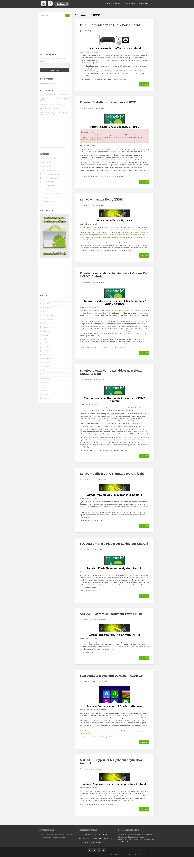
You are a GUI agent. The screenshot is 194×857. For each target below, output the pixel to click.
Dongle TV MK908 (49, 186)
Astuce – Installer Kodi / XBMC (101, 199)
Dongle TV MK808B (49, 182)
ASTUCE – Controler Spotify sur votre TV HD (111, 614)
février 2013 (46, 398)
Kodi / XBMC (47, 190)
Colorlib (137, 855)
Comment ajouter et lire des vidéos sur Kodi (119, 311)
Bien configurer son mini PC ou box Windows (111, 675)
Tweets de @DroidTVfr (47, 83)
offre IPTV (105, 149)
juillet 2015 (46, 335)
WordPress (151, 855)
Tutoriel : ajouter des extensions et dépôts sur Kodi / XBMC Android (114, 274)
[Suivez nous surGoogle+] (99, 850)
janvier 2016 (46, 311)
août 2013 (45, 386)
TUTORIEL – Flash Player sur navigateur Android (114, 543)
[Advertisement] (55, 35)
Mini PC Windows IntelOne (51, 194)
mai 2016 (45, 299)
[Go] (67, 15)
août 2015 (45, 331)
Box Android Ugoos (49, 170)
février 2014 (46, 378)
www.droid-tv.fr (123, 842)
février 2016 (46, 307)
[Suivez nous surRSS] (104, 850)
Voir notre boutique (115, 4)
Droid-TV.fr (114, 855)
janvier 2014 (46, 382)
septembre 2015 (47, 327)
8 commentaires (98, 769)
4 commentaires (101, 479)
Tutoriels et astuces (49, 202)
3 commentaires (99, 205)
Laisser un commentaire (99, 620)
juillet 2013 (46, 390)
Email (42, 61)
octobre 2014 (46, 363)
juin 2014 (45, 370)
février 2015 (46, 351)
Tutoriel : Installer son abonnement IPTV (108, 102)
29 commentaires (98, 282)
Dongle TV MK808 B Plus (51, 178)
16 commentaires (99, 108)
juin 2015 (45, 339)
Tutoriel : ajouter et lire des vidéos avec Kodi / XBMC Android (111, 372)
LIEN (124, 79)
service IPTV (144, 170)
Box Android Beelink (49, 158)
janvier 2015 (46, 355)
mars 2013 (45, 394)
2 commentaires (97, 31)
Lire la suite (144, 84)
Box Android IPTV (48, 162)
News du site (47, 198)
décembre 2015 (47, 315)
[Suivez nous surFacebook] (90, 850)
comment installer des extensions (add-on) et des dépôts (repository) (122, 235)
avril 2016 (45, 303)
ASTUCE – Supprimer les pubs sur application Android (111, 761)
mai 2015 (45, 343)
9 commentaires (97, 549)
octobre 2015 (46, 323)
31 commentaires (99, 379)
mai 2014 (45, 374)
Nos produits (130, 4)
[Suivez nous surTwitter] (94, 850)
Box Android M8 (48, 166)
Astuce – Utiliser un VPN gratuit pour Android (112, 473)
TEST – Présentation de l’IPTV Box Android (110, 25)
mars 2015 (45, 347)
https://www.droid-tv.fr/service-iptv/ (92, 140)
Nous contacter (146, 4)
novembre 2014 (47, 359)
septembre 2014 (47, 367)
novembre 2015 (47, 319)
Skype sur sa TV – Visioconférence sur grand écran (54, 99)
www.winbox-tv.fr (85, 733)
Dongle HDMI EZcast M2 (51, 174)
